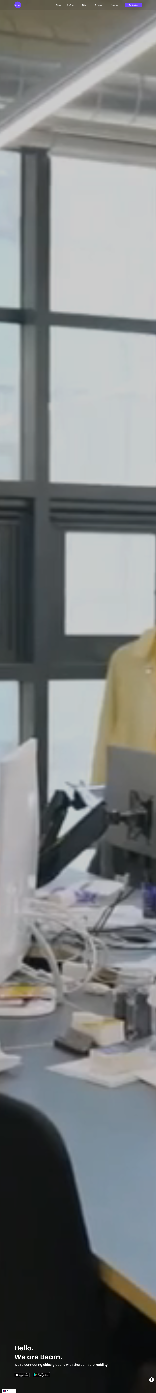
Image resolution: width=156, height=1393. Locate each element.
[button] (71, 5)
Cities (58, 5)
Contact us (133, 5)
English (9, 1391)
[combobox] (9, 1391)
